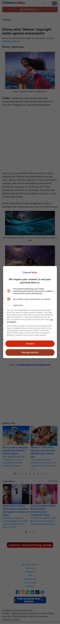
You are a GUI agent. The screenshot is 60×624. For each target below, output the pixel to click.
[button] (30, 305)
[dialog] (30, 312)
